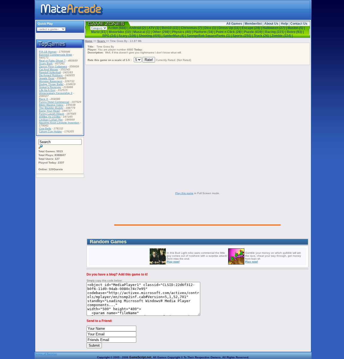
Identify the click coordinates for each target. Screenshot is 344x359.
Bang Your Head (49, 110)
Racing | (276, 32)
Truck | (262, 36)
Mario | (100, 32)
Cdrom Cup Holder (50, 131)
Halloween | (275, 28)
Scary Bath (46, 63)
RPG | (110, 36)
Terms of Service (46, 354)
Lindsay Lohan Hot (51, 119)
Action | (118, 28)
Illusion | (296, 28)
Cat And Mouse (48, 69)
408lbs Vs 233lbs (49, 116)
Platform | (205, 32)
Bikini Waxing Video (51, 104)
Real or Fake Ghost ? (52, 60)
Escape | (252, 28)
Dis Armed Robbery (51, 75)
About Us (271, 24)
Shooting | (151, 36)
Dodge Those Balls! (51, 84)
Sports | (243, 36)
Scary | (129, 36)
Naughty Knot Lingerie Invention (59, 122)
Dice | (211, 28)
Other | (162, 32)
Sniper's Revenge (50, 87)
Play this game (184, 193)
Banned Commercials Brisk (55, 54)
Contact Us (298, 24)
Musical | (142, 32)
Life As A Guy (47, 90)
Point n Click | (230, 32)
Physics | (183, 32)
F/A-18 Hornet (47, 51)
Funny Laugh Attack (51, 113)
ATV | (155, 28)
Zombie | (282, 36)
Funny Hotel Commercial (54, 101)
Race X (43, 98)
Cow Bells (45, 128)
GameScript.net (140, 357)
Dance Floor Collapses (53, 66)
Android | (138, 28)
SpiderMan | (175, 36)
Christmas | (192, 28)
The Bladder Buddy (51, 107)
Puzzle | (254, 32)
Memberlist (253, 24)
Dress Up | (230, 28)
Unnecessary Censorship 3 (55, 93)
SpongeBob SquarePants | (209, 36)
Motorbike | (121, 32)
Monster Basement (50, 81)
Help (284, 24)
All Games (234, 24)
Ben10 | (171, 28)
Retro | (295, 32)
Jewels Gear (46, 78)
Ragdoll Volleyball (50, 72)
